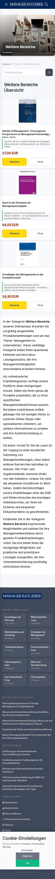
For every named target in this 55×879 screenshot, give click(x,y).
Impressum (10, 802)
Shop (40, 161)
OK (27, 863)
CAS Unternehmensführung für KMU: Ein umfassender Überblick (23, 779)
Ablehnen (28, 856)
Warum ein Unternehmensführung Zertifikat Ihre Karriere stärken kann (25, 713)
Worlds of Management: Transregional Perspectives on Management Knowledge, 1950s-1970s (26, 134)
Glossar (8, 825)
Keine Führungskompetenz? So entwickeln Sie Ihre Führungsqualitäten (26, 736)
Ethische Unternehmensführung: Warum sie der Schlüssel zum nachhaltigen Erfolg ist (27, 722)
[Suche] (49, 72)
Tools (7, 830)
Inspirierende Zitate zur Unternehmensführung (27, 729)
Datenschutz (11, 808)
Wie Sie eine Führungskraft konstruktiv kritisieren (22, 770)
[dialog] (27, 850)
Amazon (14, 161)
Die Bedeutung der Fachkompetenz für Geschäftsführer (22, 761)
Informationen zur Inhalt (17, 819)
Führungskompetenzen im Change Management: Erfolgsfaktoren (20, 705)
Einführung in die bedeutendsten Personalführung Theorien (19, 753)
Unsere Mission (12, 813)
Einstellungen (27, 850)
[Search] (46, 4)
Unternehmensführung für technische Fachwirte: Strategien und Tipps (22, 787)
